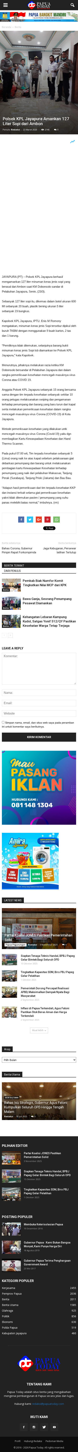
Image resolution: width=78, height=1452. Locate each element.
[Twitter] (44, 1427)
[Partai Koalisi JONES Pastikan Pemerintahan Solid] (39, 928)
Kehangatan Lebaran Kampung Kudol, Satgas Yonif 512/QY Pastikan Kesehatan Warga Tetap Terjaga (49, 621)
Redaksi (15, 129)
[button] (72, 5)
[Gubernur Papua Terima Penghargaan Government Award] (11, 1265)
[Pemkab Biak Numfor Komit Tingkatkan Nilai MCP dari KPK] (11, 585)
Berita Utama (10, 1305)
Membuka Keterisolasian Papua (43, 1224)
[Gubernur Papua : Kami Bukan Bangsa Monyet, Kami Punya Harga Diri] (11, 1247)
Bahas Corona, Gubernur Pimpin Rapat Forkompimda (19, 550)
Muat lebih (37, 1030)
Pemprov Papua (12, 1293)
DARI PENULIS (12, 570)
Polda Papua (9, 1327)
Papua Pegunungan (15, 944)
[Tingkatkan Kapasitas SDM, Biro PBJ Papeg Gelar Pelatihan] (9, 976)
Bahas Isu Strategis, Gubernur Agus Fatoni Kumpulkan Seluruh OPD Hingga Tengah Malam (35, 1107)
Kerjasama (8, 1288)
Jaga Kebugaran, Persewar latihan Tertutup (59, 550)
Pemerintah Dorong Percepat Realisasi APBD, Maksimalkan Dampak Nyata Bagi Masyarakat (45, 992)
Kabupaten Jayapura (14, 1333)
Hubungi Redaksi (33, 1441)
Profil (17, 1441)
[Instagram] (34, 1427)
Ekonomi (7, 1322)
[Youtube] (54, 1427)
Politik (5, 1316)
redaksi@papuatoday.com (48, 1404)
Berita (6, 590)
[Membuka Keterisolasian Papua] (11, 1229)
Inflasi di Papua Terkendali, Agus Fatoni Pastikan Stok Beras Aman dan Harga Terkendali (45, 1012)
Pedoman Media (54, 1441)
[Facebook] (23, 1427)
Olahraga (7, 1310)
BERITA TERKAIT (14, 565)
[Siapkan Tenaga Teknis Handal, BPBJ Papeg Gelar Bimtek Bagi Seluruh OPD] (9, 959)
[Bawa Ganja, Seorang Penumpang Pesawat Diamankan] (11, 603)
